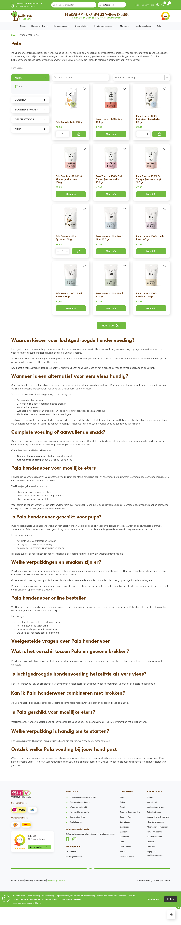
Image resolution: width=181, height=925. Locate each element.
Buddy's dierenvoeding (130, 812)
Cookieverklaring (154, 837)
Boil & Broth (125, 822)
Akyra (122, 797)
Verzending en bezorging (158, 817)
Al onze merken (127, 856)
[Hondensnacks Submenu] (69, 26)
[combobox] (138, 77)
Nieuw (23, 26)
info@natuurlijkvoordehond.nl (29, 3)
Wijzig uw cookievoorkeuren (155, 853)
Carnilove (124, 832)
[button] (162, 4)
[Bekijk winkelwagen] (171, 914)
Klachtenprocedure (155, 822)
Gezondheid (80, 26)
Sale (159, 26)
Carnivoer (124, 837)
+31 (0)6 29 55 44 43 (25, 6)
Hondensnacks (60, 26)
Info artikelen (71, 851)
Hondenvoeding (38, 26)
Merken (123, 26)
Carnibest (124, 827)
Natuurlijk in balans (74, 856)
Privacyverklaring (154, 832)
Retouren (151, 846)
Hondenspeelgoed (143, 26)
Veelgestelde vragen (156, 807)
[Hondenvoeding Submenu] (48, 26)
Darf (122, 842)
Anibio (122, 802)
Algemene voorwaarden (157, 827)
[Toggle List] (167, 77)
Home (14, 35)
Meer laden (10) (111, 325)
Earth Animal (125, 846)
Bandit (122, 807)
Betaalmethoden (154, 812)
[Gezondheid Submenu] (88, 26)
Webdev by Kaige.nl (56, 880)
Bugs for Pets (126, 817)
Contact (150, 797)
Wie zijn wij (152, 802)
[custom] (68, 839)
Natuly (122, 851)
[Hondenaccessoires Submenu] (114, 26)
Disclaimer (151, 842)
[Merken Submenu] (129, 26)
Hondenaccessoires (103, 26)
